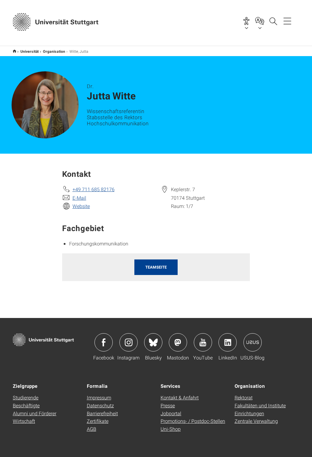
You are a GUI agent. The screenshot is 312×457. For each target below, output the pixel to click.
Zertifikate (97, 421)
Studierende (25, 397)
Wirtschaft (24, 421)
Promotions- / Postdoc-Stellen (193, 421)
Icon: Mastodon (178, 342)
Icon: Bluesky (153, 342)
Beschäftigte (26, 405)
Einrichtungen (249, 413)
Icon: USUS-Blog (252, 342)
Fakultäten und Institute (260, 405)
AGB (91, 429)
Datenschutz (100, 405)
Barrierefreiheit (102, 413)
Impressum (99, 397)
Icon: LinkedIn (227, 342)
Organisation (54, 51)
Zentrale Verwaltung (256, 421)
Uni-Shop (171, 429)
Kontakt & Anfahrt (180, 397)
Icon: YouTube (203, 342)
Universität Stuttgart (14, 51)
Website (81, 206)
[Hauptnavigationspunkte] (287, 20)
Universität (29, 51)
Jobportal (171, 413)
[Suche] (273, 20)
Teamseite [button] (156, 267)
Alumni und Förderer (34, 413)
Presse (168, 405)
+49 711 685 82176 (94, 189)
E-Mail (79, 198)
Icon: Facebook (103, 342)
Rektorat (244, 397)
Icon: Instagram (128, 342)
